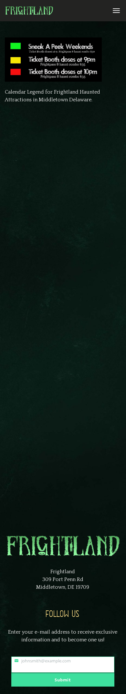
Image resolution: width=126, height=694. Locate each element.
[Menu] (115, 10)
